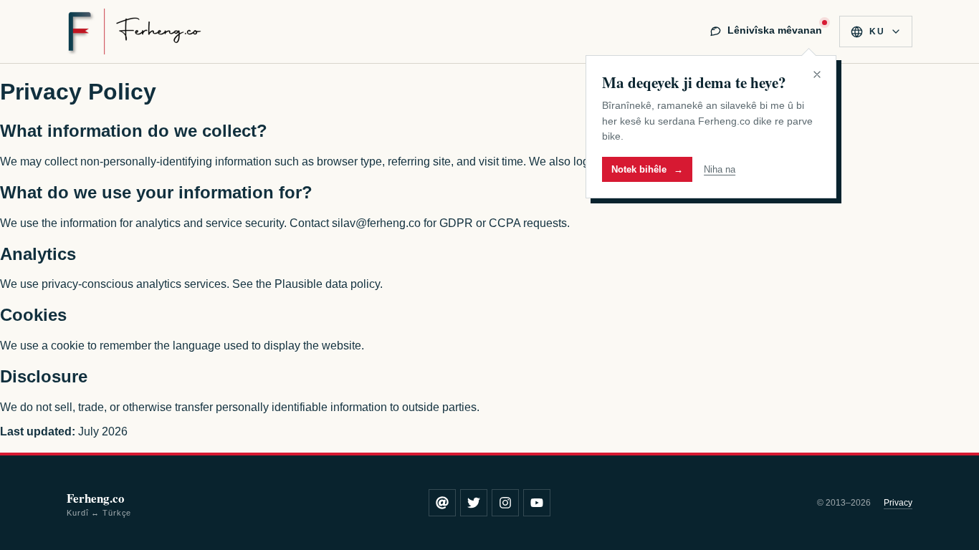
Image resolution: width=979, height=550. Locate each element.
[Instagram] (505, 502)
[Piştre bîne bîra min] (817, 74)
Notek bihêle (647, 169)
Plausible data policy (327, 284)
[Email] (442, 502)
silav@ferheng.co (376, 223)
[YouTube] (536, 502)
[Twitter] (473, 502)
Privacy (898, 503)
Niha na (719, 169)
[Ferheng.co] (134, 31)
